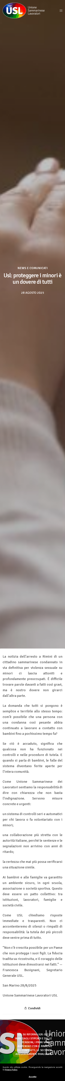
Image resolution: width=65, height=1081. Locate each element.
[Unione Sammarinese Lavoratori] (24, 10)
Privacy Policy (11, 1069)
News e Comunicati (33, 268)
